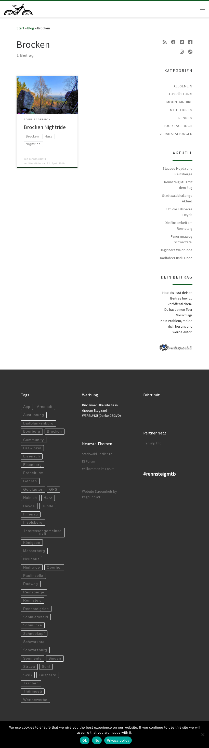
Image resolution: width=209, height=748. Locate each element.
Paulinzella (33, 576)
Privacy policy (118, 740)
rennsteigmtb (37, 159)
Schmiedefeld (35, 617)
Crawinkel (32, 448)
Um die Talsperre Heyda (179, 212)
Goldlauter (33, 489)
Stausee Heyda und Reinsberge (177, 171)
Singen (54, 658)
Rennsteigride (36, 609)
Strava (29, 667)
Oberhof (54, 567)
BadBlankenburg (38, 423)
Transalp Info (152, 443)
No (97, 740)
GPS (53, 489)
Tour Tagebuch (177, 125)
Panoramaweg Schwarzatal (181, 239)
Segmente (32, 658)
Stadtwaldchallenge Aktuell (177, 198)
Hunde (48, 506)
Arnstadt (45, 407)
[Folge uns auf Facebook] (173, 42)
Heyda (29, 506)
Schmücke (32, 625)
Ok (84, 740)
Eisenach (31, 456)
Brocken (54, 431)
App (26, 407)
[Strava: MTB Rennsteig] (190, 51)
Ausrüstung (180, 94)
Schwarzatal (34, 642)
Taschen (31, 683)
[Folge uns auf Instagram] (182, 51)
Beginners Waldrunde (176, 250)
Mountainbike (179, 102)
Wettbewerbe (35, 700)
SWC (27, 675)
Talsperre (47, 675)
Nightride (31, 567)
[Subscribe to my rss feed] (165, 42)
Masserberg (34, 551)
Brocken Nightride (45, 127)
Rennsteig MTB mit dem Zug (178, 185)
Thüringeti (32, 691)
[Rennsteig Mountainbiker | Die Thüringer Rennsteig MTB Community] (18, 8)
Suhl (46, 667)
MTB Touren (181, 110)
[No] (202, 734)
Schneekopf (34, 634)
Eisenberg (32, 465)
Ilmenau (30, 514)
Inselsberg (33, 522)
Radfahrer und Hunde (176, 258)
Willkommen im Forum (98, 469)
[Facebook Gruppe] (190, 42)
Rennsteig (32, 600)
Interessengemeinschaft (42, 532)
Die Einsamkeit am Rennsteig (178, 225)
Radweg (30, 584)
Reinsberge (33, 592)
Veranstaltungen (176, 133)
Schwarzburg (35, 650)
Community (33, 440)
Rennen (185, 118)
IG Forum (88, 461)
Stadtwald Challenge (97, 454)
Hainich (30, 498)
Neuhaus (31, 559)
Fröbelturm (33, 473)
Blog (30, 28)
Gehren (30, 481)
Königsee (31, 543)
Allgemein (183, 86)
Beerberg (31, 431)
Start (20, 28)
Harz (48, 498)
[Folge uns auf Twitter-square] (182, 42)
